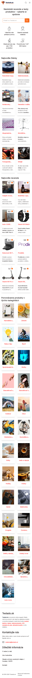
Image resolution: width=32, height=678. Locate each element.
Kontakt (4, 665)
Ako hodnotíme (7, 655)
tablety (9, 623)
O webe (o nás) (7, 651)
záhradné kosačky (18, 625)
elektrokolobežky (16, 623)
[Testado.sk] (7, 3)
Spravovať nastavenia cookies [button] (24, 674)
